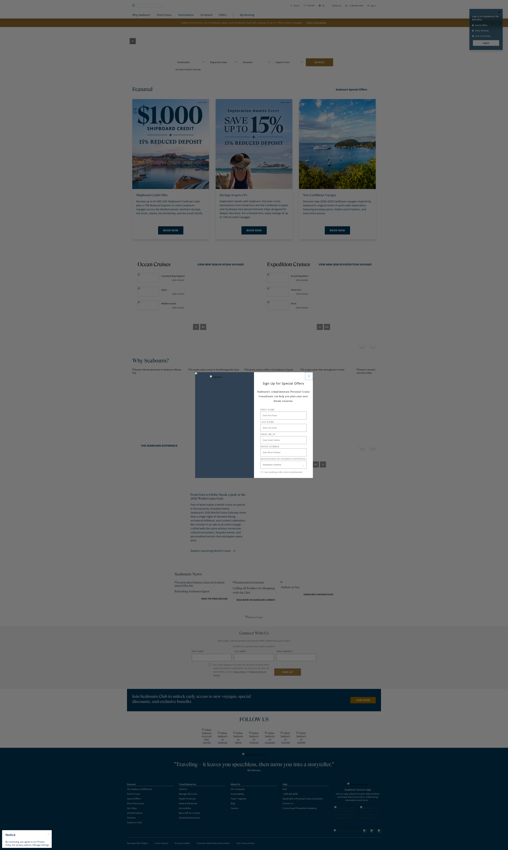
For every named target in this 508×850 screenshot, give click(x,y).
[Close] (309, 376)
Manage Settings (41, 845)
